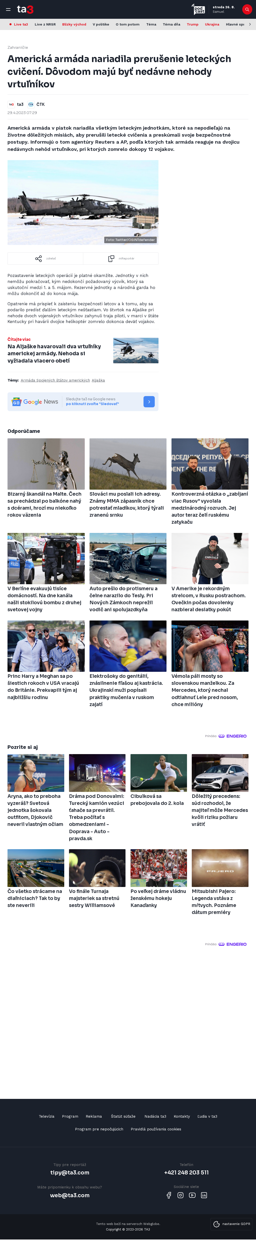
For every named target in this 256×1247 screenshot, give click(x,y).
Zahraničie (18, 47)
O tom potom (128, 24)
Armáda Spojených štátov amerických (55, 380)
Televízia (46, 1116)
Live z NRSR (45, 24)
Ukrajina (212, 24)
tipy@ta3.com (69, 1172)
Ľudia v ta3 (207, 1116)
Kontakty (182, 1116)
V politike (101, 24)
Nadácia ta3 (155, 1116)
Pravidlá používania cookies (156, 1129)
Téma (151, 24)
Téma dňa (171, 24)
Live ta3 (21, 24)
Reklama (94, 1116)
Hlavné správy (238, 24)
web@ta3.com (70, 1195)
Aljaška (98, 380)
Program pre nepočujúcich (99, 1129)
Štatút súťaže (123, 1116)
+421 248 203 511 (186, 1172)
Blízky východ (74, 24)
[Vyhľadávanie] (247, 9)
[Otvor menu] (8, 9)
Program (70, 1116)
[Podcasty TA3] (198, 9)
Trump (192, 24)
